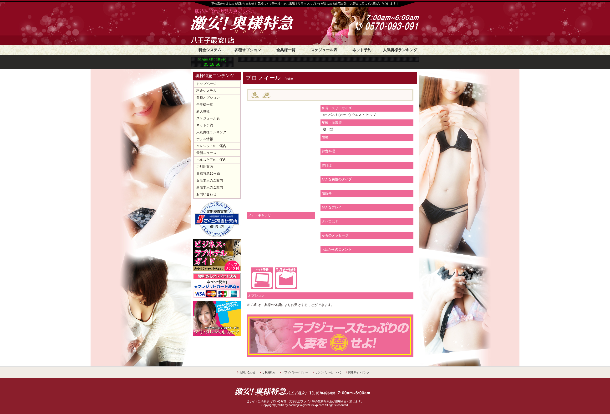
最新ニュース (206, 153)
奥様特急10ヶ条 (208, 173)
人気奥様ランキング (400, 50)
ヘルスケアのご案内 (211, 160)
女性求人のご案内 (209, 180)
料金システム (209, 50)
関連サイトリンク (358, 372)
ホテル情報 (204, 139)
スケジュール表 (324, 50)
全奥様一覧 (285, 50)
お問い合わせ (206, 194)
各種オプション (247, 50)
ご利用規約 (268, 372)
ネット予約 (361, 50)
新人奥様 (203, 111)
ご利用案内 (204, 166)
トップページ (206, 84)
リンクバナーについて (328, 372)
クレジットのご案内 (211, 146)
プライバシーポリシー (295, 372)
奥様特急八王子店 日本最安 (256, 22)
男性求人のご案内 (209, 187)
